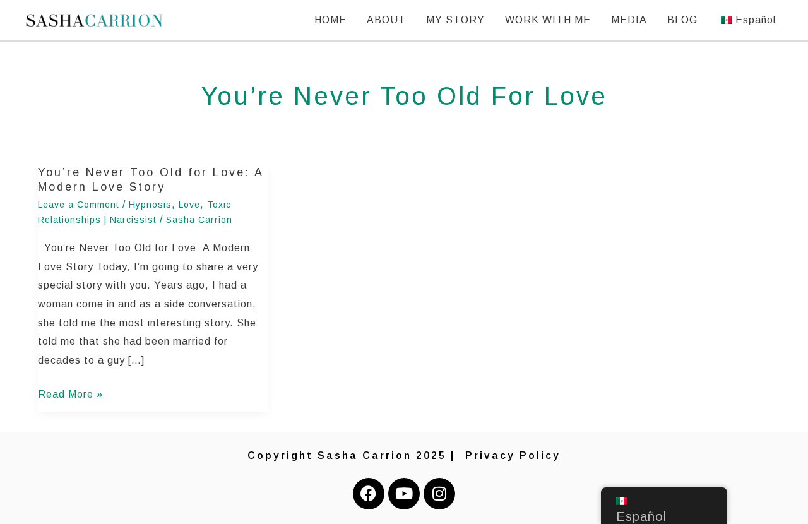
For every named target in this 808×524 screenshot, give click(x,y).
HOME (330, 20)
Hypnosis (150, 204)
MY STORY (455, 20)
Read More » (70, 392)
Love (189, 204)
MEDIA (629, 20)
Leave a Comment (78, 204)
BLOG (682, 20)
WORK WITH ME (548, 20)
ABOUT (386, 20)
